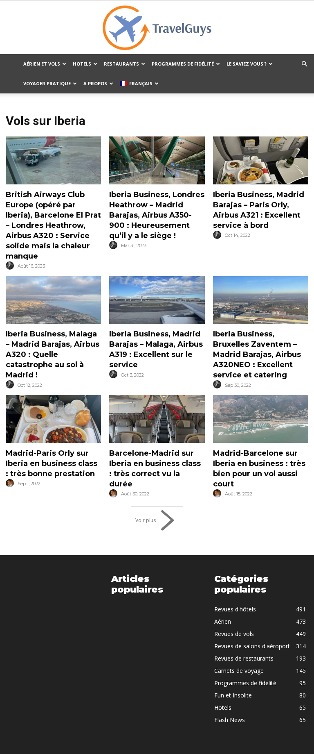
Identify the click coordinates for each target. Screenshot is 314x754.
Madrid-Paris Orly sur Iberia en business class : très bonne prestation (51, 463)
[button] (304, 64)
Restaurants (121, 64)
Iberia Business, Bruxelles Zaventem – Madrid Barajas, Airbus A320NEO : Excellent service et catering (257, 354)
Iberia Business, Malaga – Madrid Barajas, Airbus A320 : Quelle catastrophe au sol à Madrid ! (52, 354)
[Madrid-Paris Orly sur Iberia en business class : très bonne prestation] (53, 419)
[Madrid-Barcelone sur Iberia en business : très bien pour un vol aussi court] (260, 419)
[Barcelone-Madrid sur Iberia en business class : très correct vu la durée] (156, 419)
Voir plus (145, 520)
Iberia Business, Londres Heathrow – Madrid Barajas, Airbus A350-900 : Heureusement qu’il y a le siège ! (156, 215)
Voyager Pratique (47, 83)
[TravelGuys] (157, 28)
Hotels (82, 64)
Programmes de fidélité (183, 64)
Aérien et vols (41, 64)
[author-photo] (11, 265)
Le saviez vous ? (247, 64)
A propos (95, 83)
